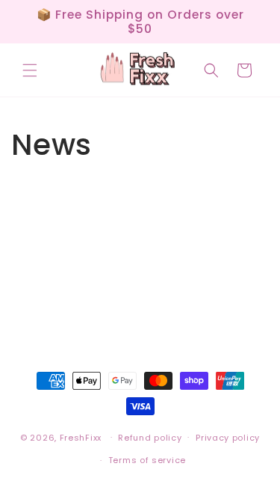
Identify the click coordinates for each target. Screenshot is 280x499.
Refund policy (149, 438)
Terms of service (147, 460)
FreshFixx (81, 437)
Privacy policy (228, 438)
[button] (29, 70)
